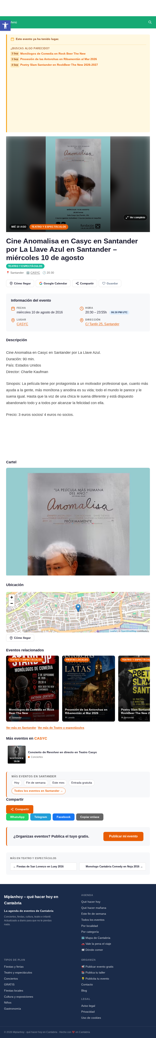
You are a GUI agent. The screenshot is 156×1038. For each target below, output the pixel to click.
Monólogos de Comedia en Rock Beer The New (49, 53)
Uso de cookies (91, 1017)
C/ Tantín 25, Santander (102, 324)
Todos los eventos (92, 919)
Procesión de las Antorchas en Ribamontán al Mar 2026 (54, 59)
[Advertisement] (78, 99)
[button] (5, 25)
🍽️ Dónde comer (92, 949)
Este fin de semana (93, 913)
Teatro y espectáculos (48, 226)
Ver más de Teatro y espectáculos (61, 727)
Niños (7, 1002)
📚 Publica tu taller (93, 972)
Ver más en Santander (21, 727)
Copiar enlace (89, 817)
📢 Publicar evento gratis (97, 966)
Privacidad (88, 1011)
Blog (84, 990)
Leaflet (113, 630)
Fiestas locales (13, 990)
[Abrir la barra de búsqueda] (150, 22)
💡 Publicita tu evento (95, 978)
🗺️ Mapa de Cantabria (95, 937)
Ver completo (137, 217)
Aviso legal (88, 1005)
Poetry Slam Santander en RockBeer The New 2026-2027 (55, 64)
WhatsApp (17, 817)
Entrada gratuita (81, 782)
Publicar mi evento (123, 836)
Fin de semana (36, 782)
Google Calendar (55, 283)
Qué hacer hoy (90, 901)
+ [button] (11, 597)
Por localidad (89, 925)
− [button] (11, 603)
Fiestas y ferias (14, 966)
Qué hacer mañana (93, 907)
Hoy (16, 782)
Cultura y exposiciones (18, 996)
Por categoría (90, 931)
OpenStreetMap (128, 630)
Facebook (63, 817)
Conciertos (11, 978)
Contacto (87, 984)
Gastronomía (12, 1008)
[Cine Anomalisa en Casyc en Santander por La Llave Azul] (78, 521)
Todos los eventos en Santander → (38, 790)
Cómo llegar (22, 283)
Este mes (58, 782)
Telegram (40, 817)
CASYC (35, 272)
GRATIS (9, 984)
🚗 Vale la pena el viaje (96, 943)
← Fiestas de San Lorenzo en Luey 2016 (38, 866)
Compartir (87, 283)
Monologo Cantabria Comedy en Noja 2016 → (114, 866)
